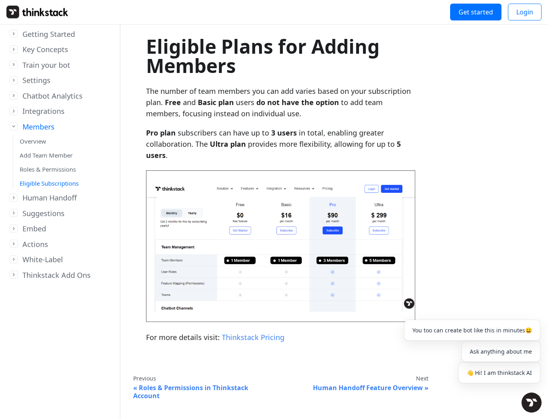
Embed (34, 229)
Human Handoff (49, 198)
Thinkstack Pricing (253, 337)
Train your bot (46, 65)
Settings (36, 80)
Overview (33, 142)
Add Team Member (46, 155)
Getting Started (48, 34)
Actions (35, 244)
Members (38, 127)
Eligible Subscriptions (49, 183)
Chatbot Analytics (52, 96)
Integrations (43, 111)
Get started (476, 12)
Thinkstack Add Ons (56, 275)
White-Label (42, 260)
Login (524, 12)
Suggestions (43, 213)
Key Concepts (45, 50)
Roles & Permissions (48, 169)
